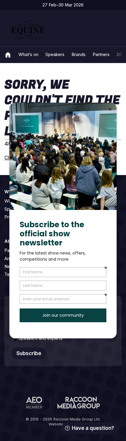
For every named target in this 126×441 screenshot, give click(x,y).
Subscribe (28, 353)
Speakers (54, 54)
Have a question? (93, 428)
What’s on (28, 54)
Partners (101, 54)
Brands (78, 54)
